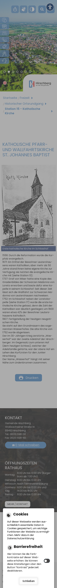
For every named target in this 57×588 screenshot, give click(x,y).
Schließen (28, 581)
